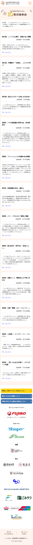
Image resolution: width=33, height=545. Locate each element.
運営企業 (9, 532)
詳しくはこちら (6, 52)
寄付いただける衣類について (11, 396)
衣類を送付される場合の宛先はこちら (14, 401)
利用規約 (24, 534)
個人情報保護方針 (9, 534)
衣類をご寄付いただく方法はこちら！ (14, 391)
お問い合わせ (24, 532)
